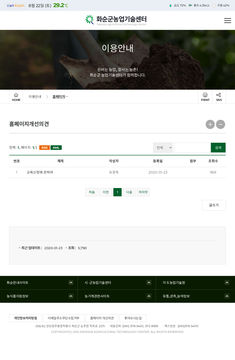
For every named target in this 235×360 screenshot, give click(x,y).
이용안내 (35, 96)
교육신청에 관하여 (40, 172)
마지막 (143, 192)
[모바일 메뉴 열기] (227, 19)
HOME (16, 100)
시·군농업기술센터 (98, 282)
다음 (129, 192)
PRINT (205, 100)
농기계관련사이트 (97, 296)
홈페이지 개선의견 (102, 318)
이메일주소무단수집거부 (63, 318)
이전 (106, 192)
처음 (92, 192)
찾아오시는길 (133, 318)
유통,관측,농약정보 (176, 296)
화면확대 (210, 124)
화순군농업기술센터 (117, 20)
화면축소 (220, 124)
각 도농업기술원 (174, 282)
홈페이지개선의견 (65, 96)
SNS (219, 100)
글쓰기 (214, 205)
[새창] (44, 147)
